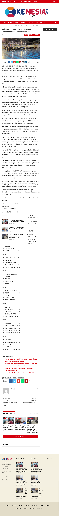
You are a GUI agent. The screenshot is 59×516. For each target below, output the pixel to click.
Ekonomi (23, 22)
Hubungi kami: (5, 468)
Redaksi (35, 1)
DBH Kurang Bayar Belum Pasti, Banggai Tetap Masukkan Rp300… (16, 236)
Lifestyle (18, 508)
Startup (30, 22)
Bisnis (25, 508)
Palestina (37, 34)
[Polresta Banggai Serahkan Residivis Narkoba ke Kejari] (5, 229)
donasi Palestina (8, 377)
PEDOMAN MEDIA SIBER (25, 1)
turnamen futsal (21, 377)
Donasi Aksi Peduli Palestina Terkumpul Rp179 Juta (21, 373)
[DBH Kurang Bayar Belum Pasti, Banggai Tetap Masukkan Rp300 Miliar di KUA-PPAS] (5, 236)
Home (4, 22)
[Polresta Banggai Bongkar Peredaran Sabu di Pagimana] (5, 221)
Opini (36, 22)
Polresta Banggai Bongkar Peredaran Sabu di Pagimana (21, 469)
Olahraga (31, 34)
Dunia (16, 22)
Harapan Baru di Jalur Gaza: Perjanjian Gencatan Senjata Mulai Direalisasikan (30, 402)
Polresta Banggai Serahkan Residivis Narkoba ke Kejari (21, 482)
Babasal (26, 34)
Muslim (32, 508)
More (41, 22)
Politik (10, 22)
